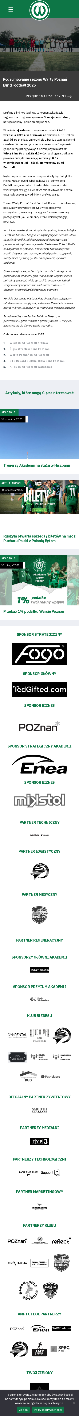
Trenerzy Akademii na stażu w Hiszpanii (36, 465)
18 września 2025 (12, 489)
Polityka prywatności (48, 1409)
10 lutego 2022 (10, 565)
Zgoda (23, 1409)
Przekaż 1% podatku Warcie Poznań (33, 611)
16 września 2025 (11, 419)
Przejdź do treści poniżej (46, 96)
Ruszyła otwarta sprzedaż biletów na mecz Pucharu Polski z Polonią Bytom (39, 538)
